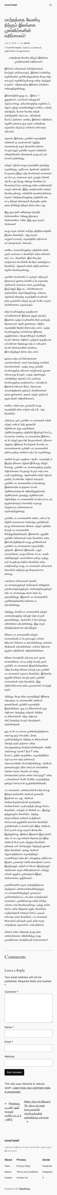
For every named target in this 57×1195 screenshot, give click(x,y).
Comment (12, 991)
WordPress (24, 1188)
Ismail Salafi (11, 5)
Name (9, 1027)
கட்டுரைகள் (36, 47)
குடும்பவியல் (10, 51)
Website (9, 1056)
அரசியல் (26, 47)
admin (27, 43)
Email (9, 1041)
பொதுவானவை (23, 51)
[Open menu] (50, 5)
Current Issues (14, 47)
